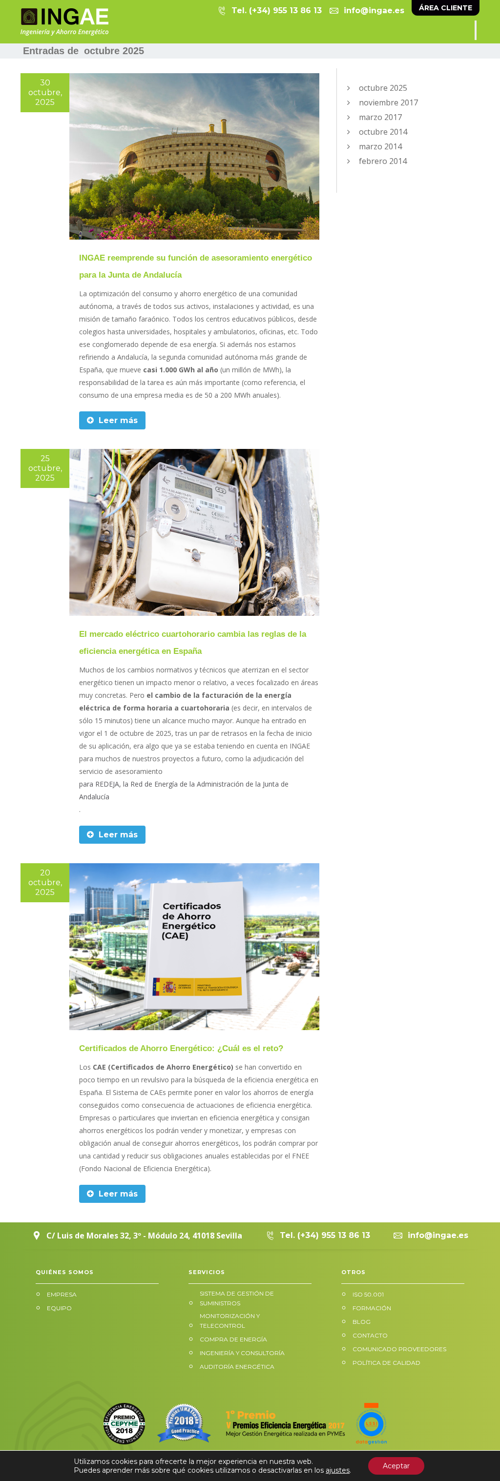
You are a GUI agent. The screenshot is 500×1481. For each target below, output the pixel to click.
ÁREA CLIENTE (445, 7)
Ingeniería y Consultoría (242, 1353)
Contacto (370, 1335)
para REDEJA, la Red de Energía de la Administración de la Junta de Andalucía (184, 790)
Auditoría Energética (237, 1366)
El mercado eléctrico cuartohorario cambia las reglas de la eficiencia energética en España (192, 642)
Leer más (117, 420)
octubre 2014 (383, 132)
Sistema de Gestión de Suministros (237, 1298)
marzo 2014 (380, 146)
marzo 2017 (380, 117)
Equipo (59, 1308)
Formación (372, 1308)
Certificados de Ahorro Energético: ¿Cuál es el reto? (181, 1048)
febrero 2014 (383, 161)
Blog (362, 1321)
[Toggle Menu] (476, 30)
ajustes (338, 1470)
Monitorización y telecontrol (230, 1320)
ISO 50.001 (368, 1294)
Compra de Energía (233, 1339)
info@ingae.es (374, 10)
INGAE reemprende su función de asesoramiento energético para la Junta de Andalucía (195, 266)
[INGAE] (64, 22)
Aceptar (396, 1465)
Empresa (62, 1294)
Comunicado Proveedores (399, 1349)
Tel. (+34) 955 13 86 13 (276, 10)
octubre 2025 (383, 88)
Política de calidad (386, 1362)
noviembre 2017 (388, 102)
